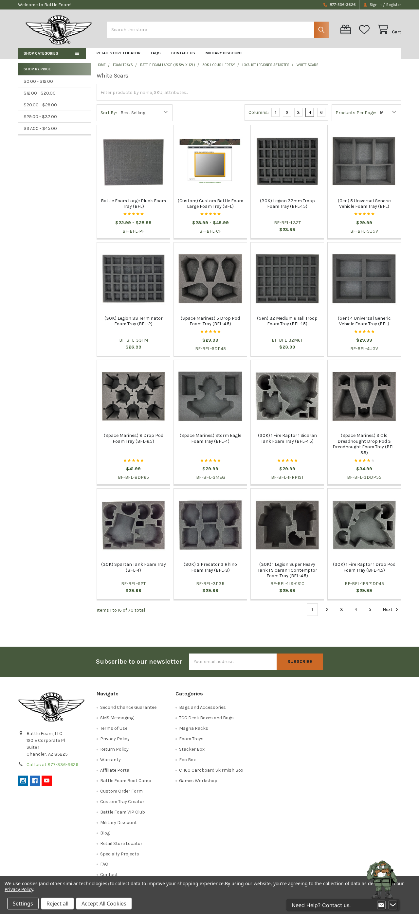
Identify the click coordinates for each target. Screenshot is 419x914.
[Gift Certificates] (347, 30)
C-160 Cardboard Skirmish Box (211, 770)
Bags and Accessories (202, 707)
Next (388, 609)
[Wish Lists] (365, 30)
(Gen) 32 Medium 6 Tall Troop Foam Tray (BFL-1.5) (287, 321)
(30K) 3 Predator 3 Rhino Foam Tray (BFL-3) (210, 567)
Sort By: (108, 113)
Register (393, 4)
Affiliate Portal (115, 770)
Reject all (57, 903)
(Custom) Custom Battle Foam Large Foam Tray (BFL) (210, 203)
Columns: (258, 112)
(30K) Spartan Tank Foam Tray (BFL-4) (133, 567)
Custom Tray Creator (122, 801)
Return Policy (114, 749)
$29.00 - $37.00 (40, 116)
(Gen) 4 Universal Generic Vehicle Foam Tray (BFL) (364, 321)
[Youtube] (47, 781)
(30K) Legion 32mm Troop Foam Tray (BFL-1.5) (287, 203)
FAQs (156, 53)
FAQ (104, 864)
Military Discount (224, 53)
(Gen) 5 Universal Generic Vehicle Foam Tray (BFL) (364, 203)
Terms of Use (113, 728)
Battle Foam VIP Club (122, 812)
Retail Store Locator (118, 53)
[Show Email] (381, 905)
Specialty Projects (119, 854)
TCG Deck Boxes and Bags (206, 718)
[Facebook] (35, 781)
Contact (109, 874)
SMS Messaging (117, 718)
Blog (105, 833)
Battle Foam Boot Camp (125, 780)
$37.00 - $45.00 (40, 128)
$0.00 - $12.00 (38, 81)
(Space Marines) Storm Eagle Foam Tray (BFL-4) (210, 438)
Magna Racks (193, 728)
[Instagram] (23, 781)
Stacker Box (192, 749)
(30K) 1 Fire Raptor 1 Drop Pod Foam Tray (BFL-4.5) (364, 567)
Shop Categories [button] (41, 53)
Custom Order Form (121, 791)
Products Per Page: (356, 113)
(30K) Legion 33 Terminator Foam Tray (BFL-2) (133, 321)
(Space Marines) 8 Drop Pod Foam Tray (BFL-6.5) (133, 438)
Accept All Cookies (104, 903)
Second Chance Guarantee (128, 707)
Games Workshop (198, 780)
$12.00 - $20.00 (40, 93)
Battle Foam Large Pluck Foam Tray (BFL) (133, 203)
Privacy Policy (115, 739)
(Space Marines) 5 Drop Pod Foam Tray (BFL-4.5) (210, 321)
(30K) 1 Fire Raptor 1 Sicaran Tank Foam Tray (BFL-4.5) (287, 438)
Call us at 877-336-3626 (52, 764)
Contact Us (183, 53)
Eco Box (187, 759)
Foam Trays (191, 739)
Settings (23, 903)
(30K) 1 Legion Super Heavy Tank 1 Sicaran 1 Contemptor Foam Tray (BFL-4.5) (287, 570)
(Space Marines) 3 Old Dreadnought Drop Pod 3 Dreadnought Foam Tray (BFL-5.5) (364, 444)
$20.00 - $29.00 (40, 105)
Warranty (110, 759)
